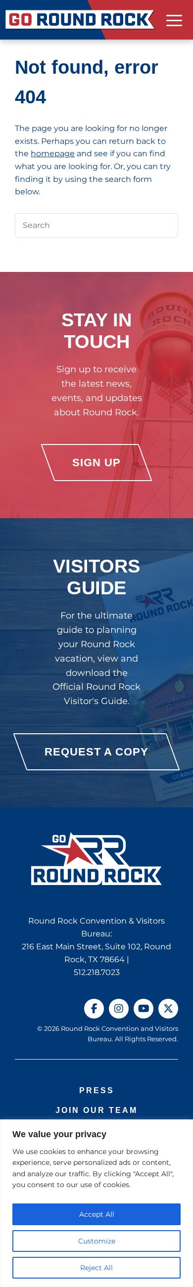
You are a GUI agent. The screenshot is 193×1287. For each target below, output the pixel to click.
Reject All (96, 1267)
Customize (96, 1241)
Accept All (96, 1214)
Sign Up (96, 462)
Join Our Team (96, 1110)
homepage (53, 153)
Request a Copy (96, 751)
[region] (96, 1203)
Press (96, 1090)
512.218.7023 (97, 972)
